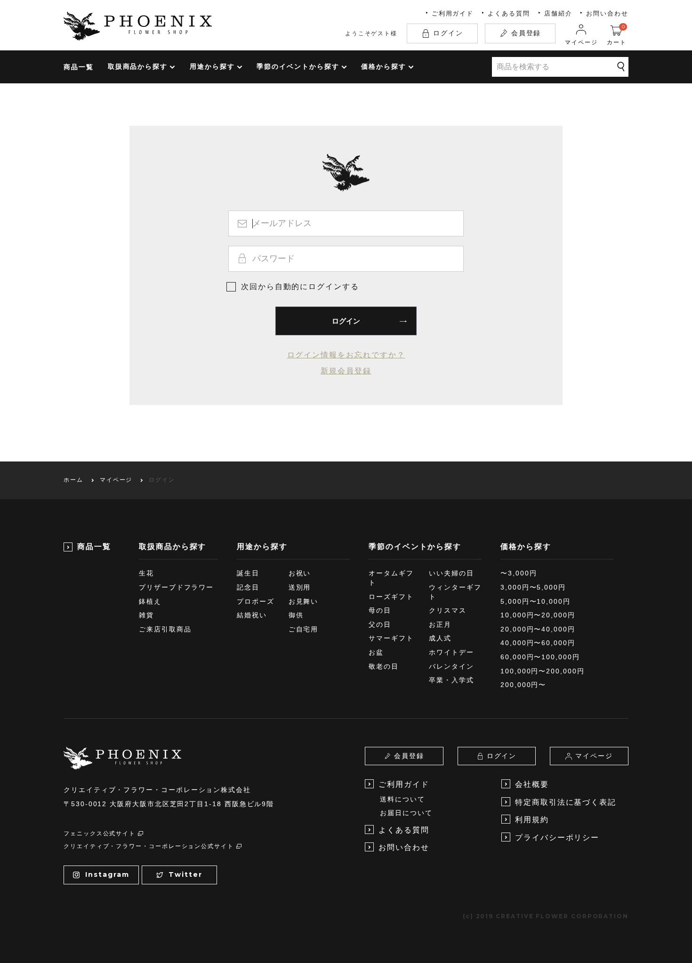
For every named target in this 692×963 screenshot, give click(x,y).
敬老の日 (384, 666)
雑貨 (146, 615)
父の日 (380, 624)
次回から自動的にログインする (300, 287)
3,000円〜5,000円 (533, 587)
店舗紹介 (558, 13)
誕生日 (248, 573)
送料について (402, 799)
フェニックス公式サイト (100, 833)
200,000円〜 (523, 684)
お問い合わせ (607, 13)
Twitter (185, 874)
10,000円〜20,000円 (537, 615)
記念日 (248, 587)
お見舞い (304, 601)
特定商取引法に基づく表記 (565, 802)
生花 (146, 573)
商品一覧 (79, 67)
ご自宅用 (304, 629)
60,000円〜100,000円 (540, 657)
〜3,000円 (518, 573)
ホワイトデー (451, 652)
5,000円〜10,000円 (535, 601)
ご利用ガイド (453, 13)
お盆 (376, 652)
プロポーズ (255, 601)
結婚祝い (252, 615)
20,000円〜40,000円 (537, 629)
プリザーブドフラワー (176, 587)
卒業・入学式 (451, 680)
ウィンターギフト (455, 591)
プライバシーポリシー (557, 838)
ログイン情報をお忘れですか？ (346, 355)
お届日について (406, 813)
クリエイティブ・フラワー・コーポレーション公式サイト (149, 846)
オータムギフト (391, 577)
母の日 (380, 610)
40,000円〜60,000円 (537, 643)
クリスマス (448, 610)
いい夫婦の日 (451, 573)
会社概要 (532, 784)
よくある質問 (509, 13)
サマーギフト (391, 638)
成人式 (440, 638)
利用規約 (532, 820)
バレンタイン (451, 666)
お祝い (300, 573)
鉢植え (150, 601)
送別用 (300, 587)
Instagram (107, 874)
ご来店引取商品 (165, 629)
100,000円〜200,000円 (542, 671)
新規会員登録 (346, 371)
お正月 (440, 624)
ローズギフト (391, 596)
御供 (296, 615)
